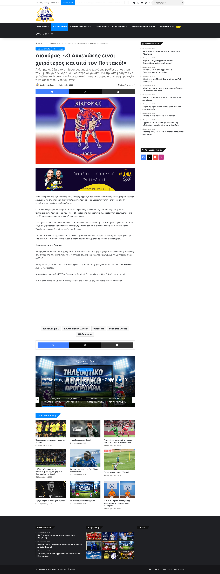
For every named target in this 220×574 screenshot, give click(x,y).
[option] (85, 381)
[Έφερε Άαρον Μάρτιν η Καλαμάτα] (51, 489)
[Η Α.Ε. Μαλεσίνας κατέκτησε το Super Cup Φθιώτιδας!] (93, 536)
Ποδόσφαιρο (58, 26)
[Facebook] (52, 91)
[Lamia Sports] (45, 14)
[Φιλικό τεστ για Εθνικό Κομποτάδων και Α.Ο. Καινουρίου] (93, 545)
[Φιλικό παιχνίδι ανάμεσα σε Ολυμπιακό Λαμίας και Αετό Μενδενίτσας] (110, 545)
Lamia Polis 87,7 (170, 26)
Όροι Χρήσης (167, 569)
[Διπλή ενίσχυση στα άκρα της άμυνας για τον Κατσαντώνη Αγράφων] (119, 489)
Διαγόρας (99, 328)
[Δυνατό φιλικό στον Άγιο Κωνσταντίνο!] (110, 555)
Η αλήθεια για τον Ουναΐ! (80, 440)
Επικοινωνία (179, 569)
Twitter (142, 527)
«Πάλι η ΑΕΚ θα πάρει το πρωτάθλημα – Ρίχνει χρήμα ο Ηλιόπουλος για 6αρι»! (49, 471)
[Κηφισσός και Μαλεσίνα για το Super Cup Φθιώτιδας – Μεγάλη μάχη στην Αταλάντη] (126, 555)
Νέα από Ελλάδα (43, 49)
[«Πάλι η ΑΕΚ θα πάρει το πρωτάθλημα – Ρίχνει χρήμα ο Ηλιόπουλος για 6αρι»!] (51, 458)
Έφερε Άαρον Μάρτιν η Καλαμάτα (50, 501)
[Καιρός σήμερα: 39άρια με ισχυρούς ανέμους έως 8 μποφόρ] (93, 555)
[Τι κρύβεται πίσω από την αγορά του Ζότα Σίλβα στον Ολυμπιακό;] (119, 428)
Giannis (72, 569)
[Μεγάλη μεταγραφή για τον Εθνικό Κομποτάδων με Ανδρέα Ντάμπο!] (110, 536)
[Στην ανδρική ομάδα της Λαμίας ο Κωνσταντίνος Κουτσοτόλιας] (126, 536)
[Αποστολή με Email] (118, 91)
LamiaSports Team (47, 85)
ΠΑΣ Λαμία (42, 26)
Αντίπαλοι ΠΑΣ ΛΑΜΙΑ (76, 328)
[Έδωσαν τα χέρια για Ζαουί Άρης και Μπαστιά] (85, 458)
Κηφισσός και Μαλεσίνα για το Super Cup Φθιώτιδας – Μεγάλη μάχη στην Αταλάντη (85, 381)
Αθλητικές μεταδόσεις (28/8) (83, 501)
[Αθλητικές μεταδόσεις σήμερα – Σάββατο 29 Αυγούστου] (126, 545)
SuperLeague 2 (51, 328)
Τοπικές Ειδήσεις (120, 26)
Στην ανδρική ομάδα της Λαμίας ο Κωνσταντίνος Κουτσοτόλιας (101, 3)
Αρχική (40, 43)
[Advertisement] (135, 14)
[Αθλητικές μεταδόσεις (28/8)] (85, 489)
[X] (85, 91)
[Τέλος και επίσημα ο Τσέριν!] (119, 459)
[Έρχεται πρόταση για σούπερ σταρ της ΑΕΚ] (51, 428)
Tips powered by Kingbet (144, 26)
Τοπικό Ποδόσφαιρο (80, 26)
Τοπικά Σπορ (100, 26)
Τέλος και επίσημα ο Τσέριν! (116, 472)
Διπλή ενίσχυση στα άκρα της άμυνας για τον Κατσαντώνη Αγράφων (117, 503)
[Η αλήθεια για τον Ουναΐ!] (85, 428)
